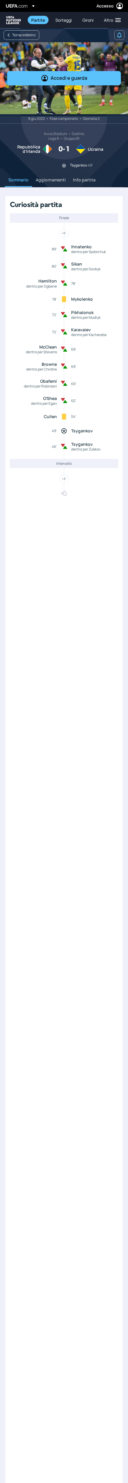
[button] (111, 19)
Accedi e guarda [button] (69, 78)
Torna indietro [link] (23, 34)
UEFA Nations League (14, 20)
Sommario (18, 180)
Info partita (84, 180)
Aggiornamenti (51, 180)
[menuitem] (38, 19)
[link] (38, 19)
